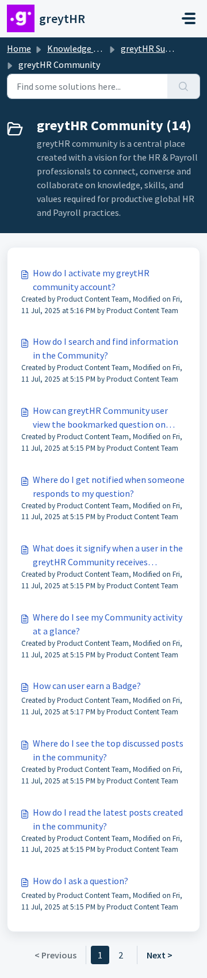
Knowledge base (79, 48)
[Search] (183, 86)
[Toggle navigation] (188, 18)
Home (19, 48)
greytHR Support (154, 48)
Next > (159, 955)
